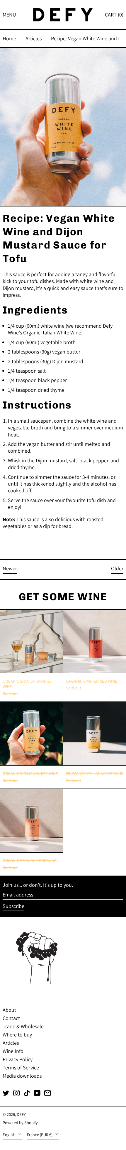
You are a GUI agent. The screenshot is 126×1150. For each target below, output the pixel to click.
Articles (33, 38)
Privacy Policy (18, 1059)
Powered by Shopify (20, 1122)
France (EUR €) (40, 1134)
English (9, 1134)
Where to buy (17, 1034)
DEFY (21, 1114)
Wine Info (13, 1051)
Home (9, 38)
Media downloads (22, 1075)
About (9, 1009)
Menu (9, 14)
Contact (11, 1018)
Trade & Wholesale (23, 1026)
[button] (114, 15)
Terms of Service (21, 1067)
